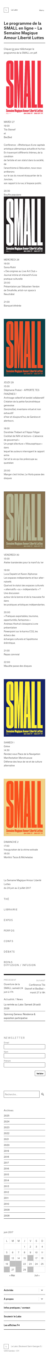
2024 (6, 1121)
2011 (6, 1197)
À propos (8, 1298)
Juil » (36, 1275)
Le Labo (14, 9)
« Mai (12, 1275)
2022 (6, 1133)
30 (30, 1269)
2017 (6, 1162)
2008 (7, 1215)
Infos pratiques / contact (17, 1307)
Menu (41, 10)
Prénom (7, 1060)
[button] (24, 87)
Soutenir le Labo (12, 1316)
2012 (6, 1191)
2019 (6, 1150)
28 (18, 1269)
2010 (6, 1203)
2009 (7, 1209)
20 (12, 1263)
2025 (6, 1115)
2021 (6, 1139)
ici (13, 48)
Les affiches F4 (12, 1325)
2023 (6, 1127)
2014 (6, 1180)
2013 (6, 1186)
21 (18, 1263)
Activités (8, 1290)
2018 (6, 1156)
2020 (7, 1144)
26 (6, 1269)
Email (6, 1042)
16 (30, 1258)
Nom (6, 1051)
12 (7, 1258)
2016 (6, 1168)
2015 (6, 1174)
